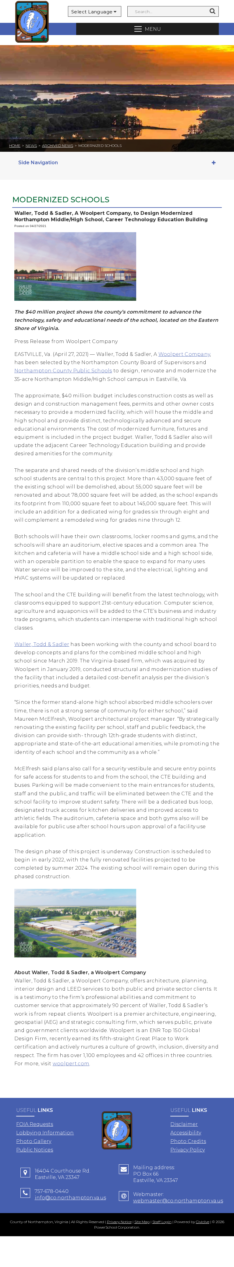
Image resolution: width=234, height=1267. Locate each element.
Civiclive (202, 1221)
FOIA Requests (34, 1124)
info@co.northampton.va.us (70, 1198)
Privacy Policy (187, 1150)
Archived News (57, 145)
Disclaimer (184, 1124)
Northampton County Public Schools (63, 371)
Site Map (142, 1221)
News (31, 145)
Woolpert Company (184, 354)
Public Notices (34, 1150)
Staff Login (162, 1221)
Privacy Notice (119, 1221)
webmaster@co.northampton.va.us (178, 1201)
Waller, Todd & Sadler (41, 644)
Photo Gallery (33, 1141)
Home (14, 145)
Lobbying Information (45, 1133)
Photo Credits (188, 1141)
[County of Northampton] (32, 22)
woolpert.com (71, 1063)
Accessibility (185, 1133)
